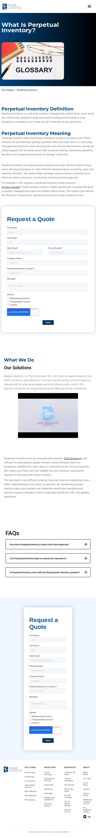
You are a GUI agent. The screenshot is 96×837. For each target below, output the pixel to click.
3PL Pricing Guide (68, 790)
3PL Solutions (30, 800)
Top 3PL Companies (68, 780)
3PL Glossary (8, 90)
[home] (11, 6)
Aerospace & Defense (49, 780)
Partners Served (67, 811)
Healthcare (48, 789)
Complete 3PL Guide (70, 773)
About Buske (85, 773)
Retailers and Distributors (49, 799)
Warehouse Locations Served (87, 802)
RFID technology (73, 458)
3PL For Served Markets (67, 804)
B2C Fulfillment (30, 796)
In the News (85, 784)
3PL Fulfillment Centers (87, 810)
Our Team (87, 779)
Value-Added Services (30, 786)
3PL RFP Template (68, 796)
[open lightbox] (48, 415)
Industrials (48, 793)
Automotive (49, 785)
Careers (86, 789)
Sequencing (29, 777)
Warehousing (30, 772)
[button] (90, 6)
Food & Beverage (48, 773)
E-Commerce (30, 781)
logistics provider (11, 187)
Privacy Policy (86, 794)
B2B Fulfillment (30, 791)
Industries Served (48, 805)
